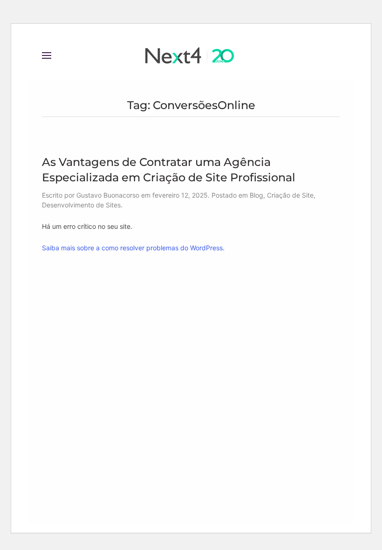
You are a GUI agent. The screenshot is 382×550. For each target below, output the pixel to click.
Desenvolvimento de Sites (81, 205)
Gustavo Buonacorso (107, 195)
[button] (46, 55)
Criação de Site (290, 195)
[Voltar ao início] (191, 55)
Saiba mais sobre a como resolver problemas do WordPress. (133, 248)
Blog (256, 195)
